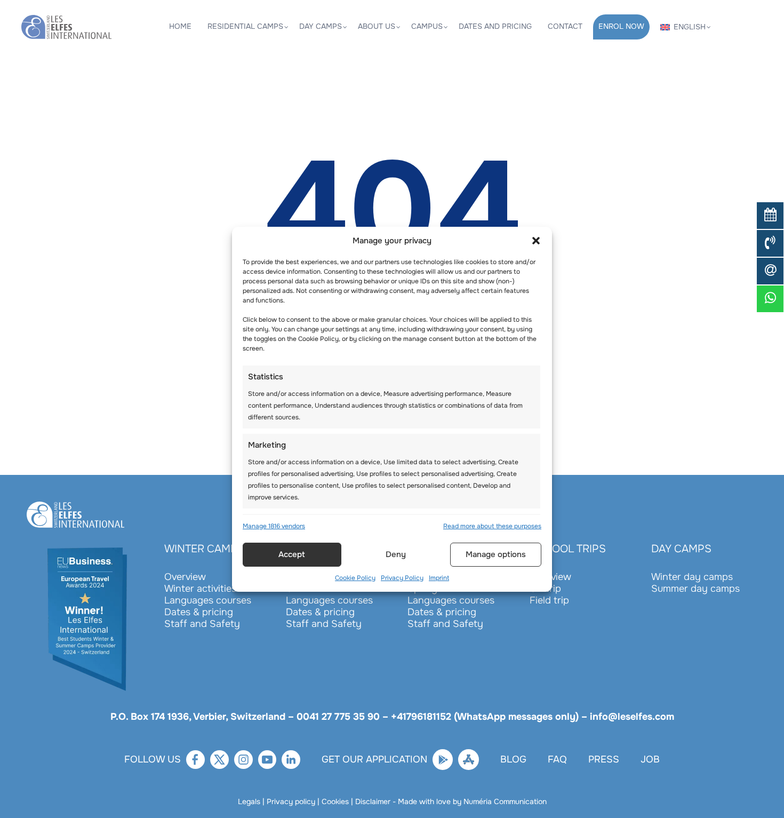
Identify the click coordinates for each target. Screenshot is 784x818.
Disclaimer (372, 801)
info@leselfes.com (632, 716)
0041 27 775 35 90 (338, 716)
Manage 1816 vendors (274, 526)
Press (603, 759)
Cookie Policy (355, 578)
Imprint (439, 578)
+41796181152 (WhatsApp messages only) (485, 716)
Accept (291, 554)
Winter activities (200, 588)
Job (650, 759)
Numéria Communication (505, 801)
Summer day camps (695, 588)
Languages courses (207, 600)
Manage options (496, 554)
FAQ (557, 759)
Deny (396, 554)
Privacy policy (291, 801)
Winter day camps (692, 577)
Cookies (335, 801)
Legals (249, 801)
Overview (185, 577)
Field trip (549, 600)
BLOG (513, 759)
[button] (536, 240)
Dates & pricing (198, 612)
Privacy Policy (402, 578)
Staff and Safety (202, 624)
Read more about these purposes (492, 526)
